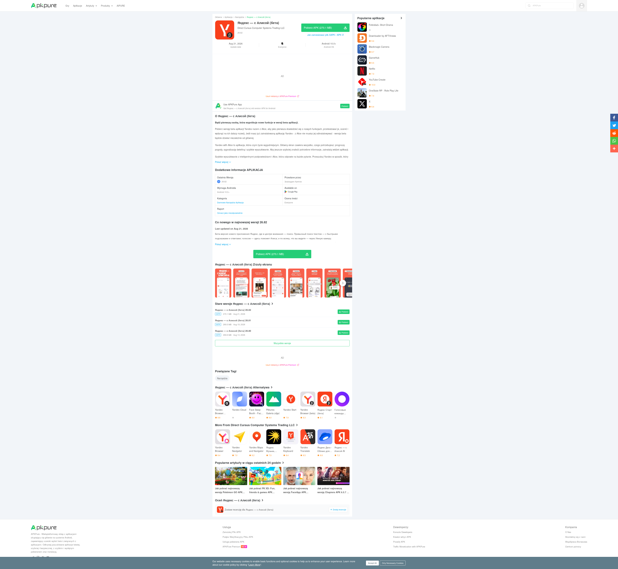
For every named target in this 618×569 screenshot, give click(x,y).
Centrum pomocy (573, 546)
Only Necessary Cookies (392, 563)
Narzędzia (239, 17)
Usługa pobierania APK (233, 541)
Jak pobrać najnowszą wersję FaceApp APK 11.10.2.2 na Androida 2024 (298, 490)
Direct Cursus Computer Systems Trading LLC (261, 27)
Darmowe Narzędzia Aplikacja (230, 202)
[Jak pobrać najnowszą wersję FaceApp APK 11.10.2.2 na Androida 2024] (299, 476)
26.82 (224, 181)
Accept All (372, 563)
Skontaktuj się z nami (575, 536)
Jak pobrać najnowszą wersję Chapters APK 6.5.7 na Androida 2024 (333, 490)
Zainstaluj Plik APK (232, 532)
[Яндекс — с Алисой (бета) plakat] (223, 283)
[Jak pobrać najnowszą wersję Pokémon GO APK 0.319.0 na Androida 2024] (231, 476)
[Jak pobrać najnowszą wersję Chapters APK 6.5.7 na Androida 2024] (333, 476)
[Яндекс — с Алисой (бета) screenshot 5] (314, 283)
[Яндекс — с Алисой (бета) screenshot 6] (332, 283)
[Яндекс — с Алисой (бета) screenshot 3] (278, 283)
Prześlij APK (399, 541)
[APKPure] (43, 5)
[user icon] (582, 6)
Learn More (254, 564)
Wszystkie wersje (282, 343)
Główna (218, 17)
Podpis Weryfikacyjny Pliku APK (238, 536)
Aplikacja (229, 17)
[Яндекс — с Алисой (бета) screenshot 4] (296, 283)
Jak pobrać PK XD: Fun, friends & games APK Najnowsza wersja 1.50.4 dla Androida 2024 (264, 490)
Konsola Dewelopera (402, 532)
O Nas (568, 532)
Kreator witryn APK (402, 536)
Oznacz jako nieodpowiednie (230, 213)
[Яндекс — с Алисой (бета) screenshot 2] (260, 283)
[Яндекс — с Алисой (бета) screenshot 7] (351, 283)
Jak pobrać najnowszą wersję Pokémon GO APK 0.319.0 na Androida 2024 (229, 490)
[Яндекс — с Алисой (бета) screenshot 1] (241, 283)
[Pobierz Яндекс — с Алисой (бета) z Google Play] (291, 191)
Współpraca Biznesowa (576, 541)
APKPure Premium (231, 546)
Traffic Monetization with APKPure (409, 546)
